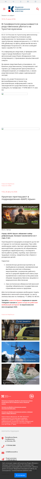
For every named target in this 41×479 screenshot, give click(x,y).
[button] (37, 9)
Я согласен (20, 475)
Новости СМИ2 (6, 185)
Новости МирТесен (8, 184)
